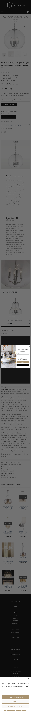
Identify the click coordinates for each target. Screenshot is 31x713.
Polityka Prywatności (21, 710)
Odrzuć (15, 701)
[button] (28, 679)
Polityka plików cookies (9, 710)
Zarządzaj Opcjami (15, 706)
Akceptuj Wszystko (15, 697)
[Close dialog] (29, 346)
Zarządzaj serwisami (15, 691)
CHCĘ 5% (22, 362)
